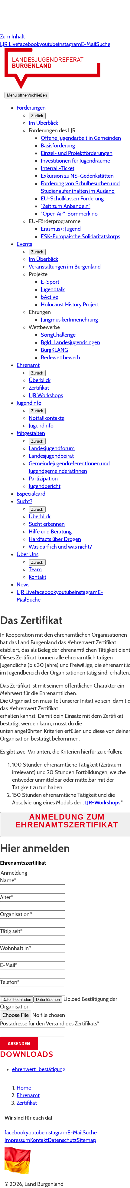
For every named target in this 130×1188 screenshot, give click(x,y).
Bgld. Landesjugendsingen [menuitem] (70, 342)
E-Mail (9, 965)
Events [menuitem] (24, 244)
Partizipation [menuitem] (43, 478)
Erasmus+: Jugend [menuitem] (61, 229)
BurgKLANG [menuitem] (54, 350)
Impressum (17, 1140)
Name (8, 880)
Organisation (16, 914)
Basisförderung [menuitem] (58, 145)
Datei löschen (48, 999)
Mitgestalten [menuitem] (31, 433)
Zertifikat (27, 1103)
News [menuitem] (23, 584)
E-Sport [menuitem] (50, 282)
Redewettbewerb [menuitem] (60, 357)
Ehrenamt (28, 1095)
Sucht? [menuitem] (24, 501)
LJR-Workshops (102, 802)
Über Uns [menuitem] (27, 554)
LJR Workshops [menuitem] (46, 395)
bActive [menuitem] (49, 297)
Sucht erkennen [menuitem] (47, 524)
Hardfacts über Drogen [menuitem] (55, 539)
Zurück (37, 116)
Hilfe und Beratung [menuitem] (50, 531)
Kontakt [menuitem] (37, 577)
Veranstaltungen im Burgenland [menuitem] (65, 266)
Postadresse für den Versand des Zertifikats (49, 1023)
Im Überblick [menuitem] (43, 123)
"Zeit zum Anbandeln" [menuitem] (65, 206)
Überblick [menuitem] (39, 380)
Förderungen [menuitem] (31, 107)
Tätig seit (11, 931)
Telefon (10, 982)
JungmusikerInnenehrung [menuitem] (69, 319)
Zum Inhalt (12, 36)
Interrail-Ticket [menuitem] (57, 168)
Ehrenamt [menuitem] (28, 365)
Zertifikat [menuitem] (39, 387)
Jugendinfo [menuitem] (29, 403)
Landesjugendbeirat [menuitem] (51, 456)
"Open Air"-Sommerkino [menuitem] (69, 213)
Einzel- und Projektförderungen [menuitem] (76, 153)
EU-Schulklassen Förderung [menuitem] (72, 198)
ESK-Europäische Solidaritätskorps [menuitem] (80, 236)
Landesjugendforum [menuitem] (52, 448)
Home (24, 1087)
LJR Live (9, 44)
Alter (6, 897)
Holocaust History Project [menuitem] (70, 304)
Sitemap (86, 1140)
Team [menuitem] (35, 569)
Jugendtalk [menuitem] (53, 289)
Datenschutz (62, 1140)
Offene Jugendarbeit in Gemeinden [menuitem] (81, 138)
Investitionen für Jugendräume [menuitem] (75, 160)
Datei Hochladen (16, 999)
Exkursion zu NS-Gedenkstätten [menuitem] (77, 176)
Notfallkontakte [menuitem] (46, 418)
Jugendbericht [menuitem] (44, 486)
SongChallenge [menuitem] (58, 335)
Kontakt (39, 1140)
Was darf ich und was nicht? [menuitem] (60, 546)
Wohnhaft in (15, 948)
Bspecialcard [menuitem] (31, 493)
